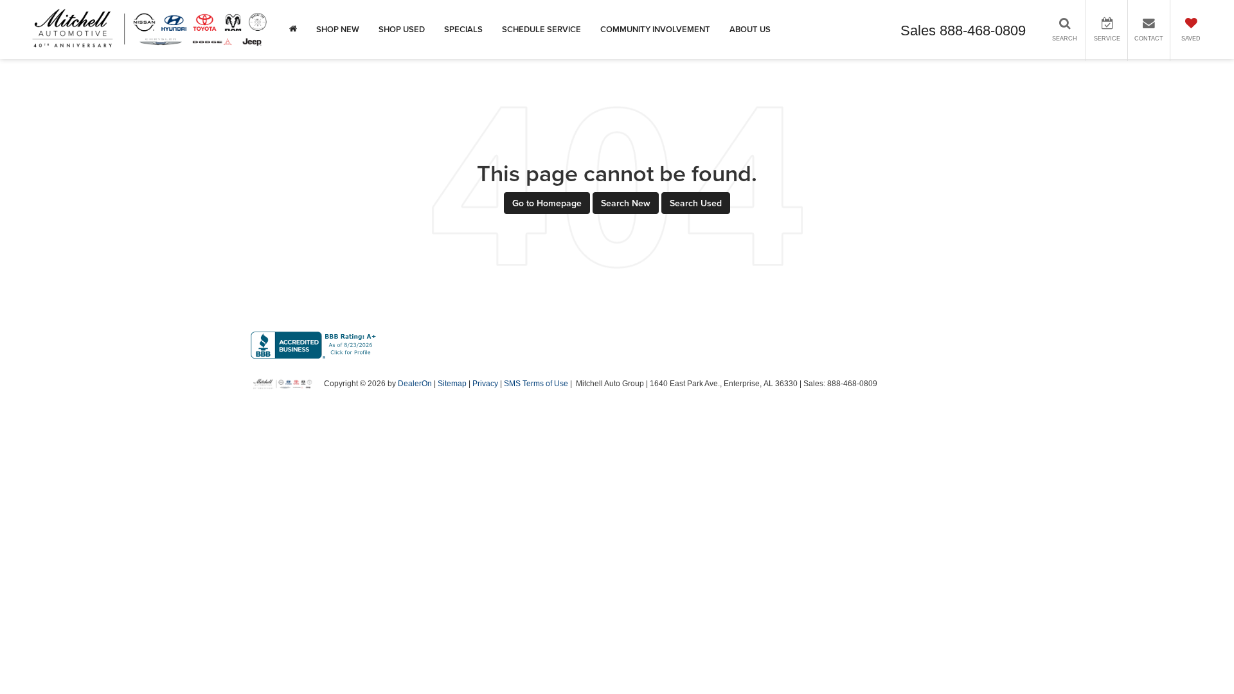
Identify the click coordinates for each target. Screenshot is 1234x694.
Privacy (485, 383)
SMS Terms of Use (536, 383)
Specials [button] (463, 29)
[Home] (293, 29)
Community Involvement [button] (655, 29)
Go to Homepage (547, 203)
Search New (625, 203)
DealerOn (415, 383)
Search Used (696, 203)
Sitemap (452, 383)
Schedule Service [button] (541, 29)
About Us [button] (750, 29)
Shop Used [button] (402, 29)
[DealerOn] (283, 383)
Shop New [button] (337, 29)
